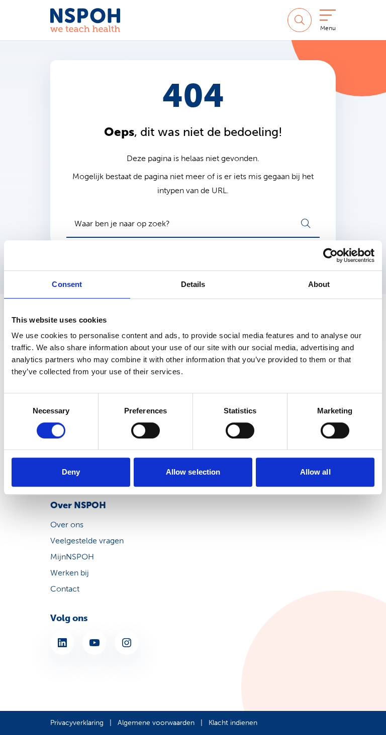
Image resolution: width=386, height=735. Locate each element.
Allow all (315, 472)
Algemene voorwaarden (156, 722)
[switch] (145, 430)
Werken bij (69, 572)
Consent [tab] (67, 284)
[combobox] (193, 224)
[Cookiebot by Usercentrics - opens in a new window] (330, 255)
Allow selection (193, 472)
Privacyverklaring (77, 722)
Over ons (66, 524)
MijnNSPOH (72, 556)
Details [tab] (193, 284)
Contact (64, 589)
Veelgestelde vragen (87, 540)
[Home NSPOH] (85, 20)
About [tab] (319, 284)
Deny (71, 472)
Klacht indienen (233, 722)
